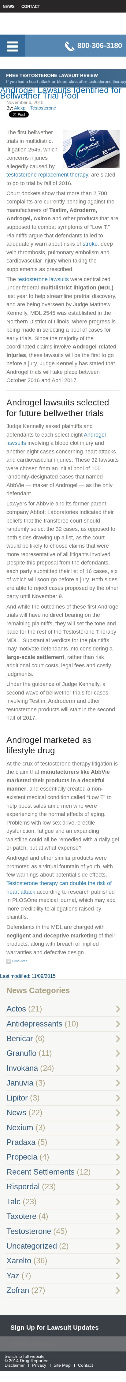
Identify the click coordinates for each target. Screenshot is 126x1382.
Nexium (19, 1127)
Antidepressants (34, 1023)
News (9, 6)
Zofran (17, 1290)
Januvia (19, 1082)
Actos (16, 1008)
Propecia (21, 1157)
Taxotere (21, 1216)
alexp (19, 107)
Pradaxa (20, 1142)
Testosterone (43, 107)
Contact (30, 6)
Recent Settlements (40, 1172)
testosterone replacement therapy (47, 174)
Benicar (19, 1038)
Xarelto (18, 1260)
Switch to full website (25, 1356)
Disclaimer (15, 1365)
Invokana (22, 1068)
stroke (90, 243)
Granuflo (21, 1053)
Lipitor (17, 1097)
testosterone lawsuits (43, 279)
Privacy (39, 1365)
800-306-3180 (99, 45)
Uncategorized (31, 1246)
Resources (19, 961)
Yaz (12, 1275)
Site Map (62, 1365)
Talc (13, 1201)
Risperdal (23, 1186)
